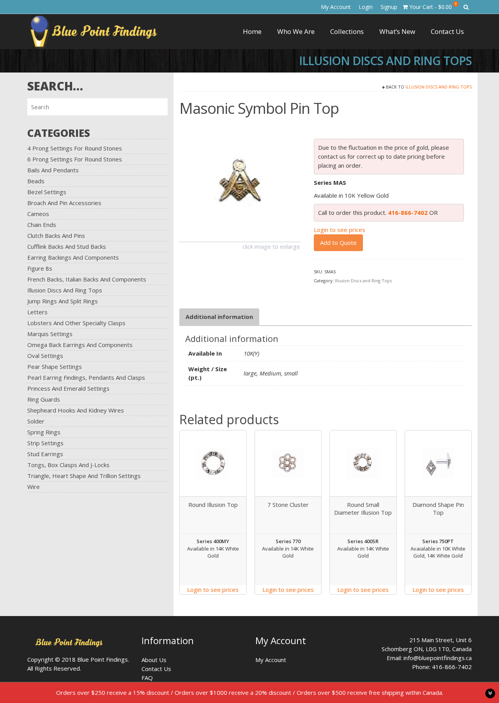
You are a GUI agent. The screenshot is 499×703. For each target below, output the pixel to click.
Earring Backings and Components (73, 257)
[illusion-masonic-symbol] (239, 180)
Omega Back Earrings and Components (80, 345)
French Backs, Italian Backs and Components (86, 279)
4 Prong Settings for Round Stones (74, 148)
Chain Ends (41, 224)
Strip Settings (45, 443)
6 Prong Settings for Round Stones (74, 159)
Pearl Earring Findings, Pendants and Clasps (86, 377)
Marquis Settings (50, 334)
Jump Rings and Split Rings (62, 301)
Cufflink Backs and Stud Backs (66, 246)
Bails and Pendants (53, 170)
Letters (37, 312)
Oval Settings (45, 355)
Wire (33, 487)
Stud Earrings (45, 454)
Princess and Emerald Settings (68, 388)
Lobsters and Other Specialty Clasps (76, 323)
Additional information (219, 317)
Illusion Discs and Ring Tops (64, 290)
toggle (490, 693)
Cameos (38, 214)
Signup (388, 7)
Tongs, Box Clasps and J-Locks (68, 465)
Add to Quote (338, 242)
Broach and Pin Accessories (64, 203)
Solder (35, 421)
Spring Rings (43, 432)
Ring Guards (43, 399)
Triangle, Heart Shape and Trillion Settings (84, 476)
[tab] (219, 316)
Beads (35, 181)
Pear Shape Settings (54, 366)
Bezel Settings (46, 192)
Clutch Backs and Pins (56, 235)
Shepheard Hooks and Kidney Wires (75, 410)
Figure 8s (39, 268)
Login (366, 7)
